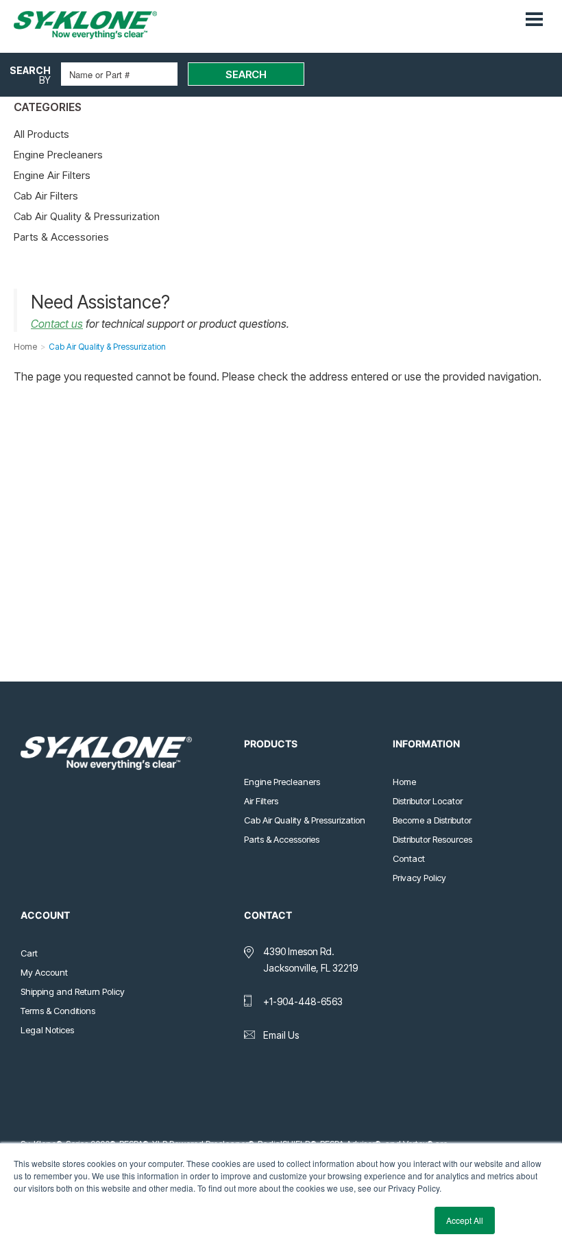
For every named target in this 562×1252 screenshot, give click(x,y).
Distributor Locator (428, 800)
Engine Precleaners (58, 154)
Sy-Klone (99, 25)
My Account (44, 972)
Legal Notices (47, 1029)
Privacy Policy (419, 877)
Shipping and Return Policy (73, 991)
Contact (409, 858)
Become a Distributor (432, 820)
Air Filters (261, 800)
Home (404, 781)
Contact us (57, 323)
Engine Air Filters (52, 175)
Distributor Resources (432, 839)
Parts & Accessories (61, 236)
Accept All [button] (464, 1220)
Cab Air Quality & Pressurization (87, 216)
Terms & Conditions (58, 1010)
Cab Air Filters (46, 195)
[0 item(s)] (512, 13)
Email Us (281, 1035)
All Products (41, 134)
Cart (29, 953)
